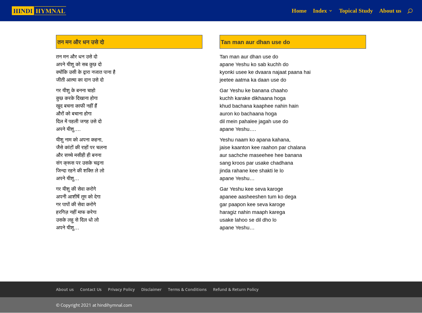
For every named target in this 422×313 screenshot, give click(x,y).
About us (390, 11)
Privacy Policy (121, 289)
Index (320, 11)
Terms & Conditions (187, 289)
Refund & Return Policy (236, 289)
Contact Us (91, 289)
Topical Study (356, 11)
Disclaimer (151, 289)
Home (299, 11)
